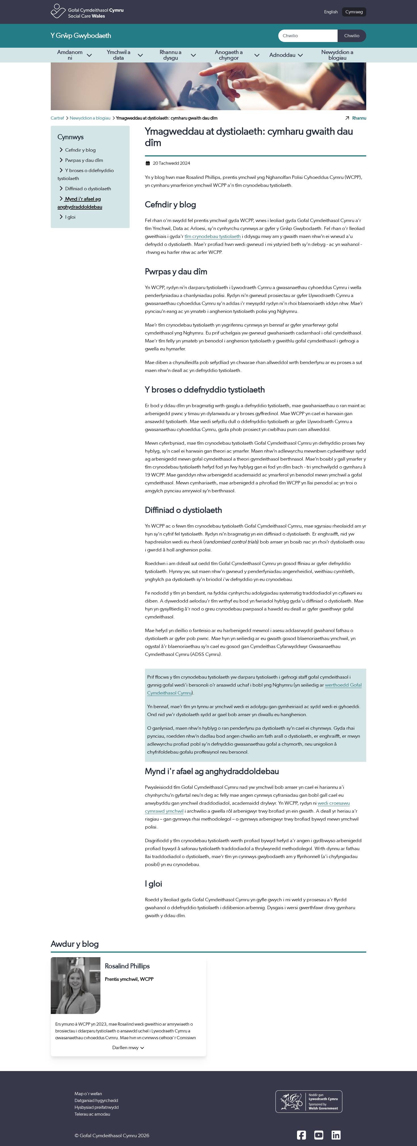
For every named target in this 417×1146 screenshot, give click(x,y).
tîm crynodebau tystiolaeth (213, 236)
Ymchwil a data (118, 55)
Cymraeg (354, 12)
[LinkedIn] (336, 1135)
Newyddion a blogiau (337, 55)
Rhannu (359, 118)
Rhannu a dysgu (171, 55)
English (331, 12)
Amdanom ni (70, 55)
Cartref (58, 118)
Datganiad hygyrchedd (96, 1100)
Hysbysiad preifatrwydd (97, 1107)
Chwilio (351, 36)
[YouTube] (318, 1135)
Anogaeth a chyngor (229, 55)
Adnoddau (282, 55)
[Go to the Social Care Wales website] (87, 11)
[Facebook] (301, 1135)
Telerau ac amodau (92, 1114)
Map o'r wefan (88, 1093)
